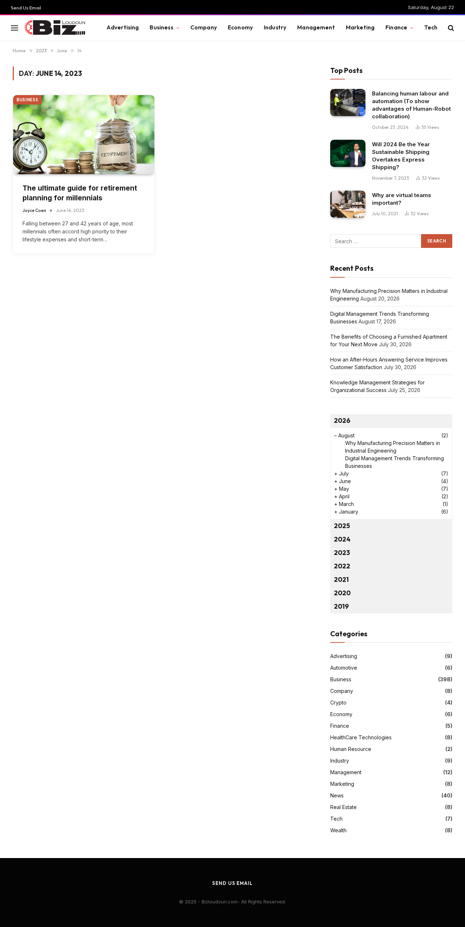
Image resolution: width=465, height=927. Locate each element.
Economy (240, 27)
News (337, 795)
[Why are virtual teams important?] (347, 204)
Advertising (122, 27)
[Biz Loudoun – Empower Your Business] (56, 28)
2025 (342, 526)
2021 (341, 579)
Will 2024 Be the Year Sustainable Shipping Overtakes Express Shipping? (401, 156)
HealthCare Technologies (361, 737)
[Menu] (14, 28)
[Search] (450, 28)
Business (161, 27)
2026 (342, 420)
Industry (275, 27)
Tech (430, 27)
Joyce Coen (34, 210)
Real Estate (343, 807)
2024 (342, 539)
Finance (396, 27)
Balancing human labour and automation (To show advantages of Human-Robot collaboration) (411, 105)
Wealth (338, 830)
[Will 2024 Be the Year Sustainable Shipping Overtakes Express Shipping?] (347, 153)
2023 (342, 552)
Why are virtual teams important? (401, 199)
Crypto (338, 702)
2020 (342, 593)
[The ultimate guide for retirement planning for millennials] (83, 135)
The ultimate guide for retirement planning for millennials (80, 193)
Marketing (360, 27)
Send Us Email (26, 8)
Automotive (343, 668)
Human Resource (350, 749)
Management (316, 27)
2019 (341, 606)
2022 (342, 566)
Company (203, 27)
